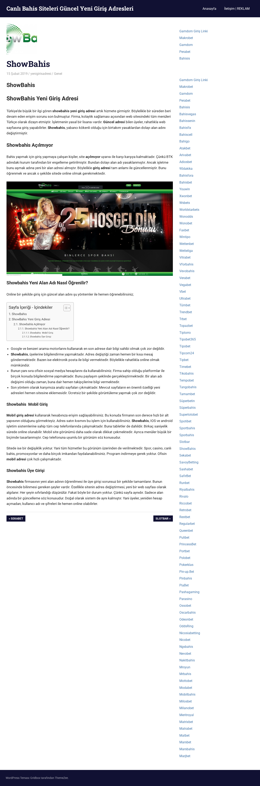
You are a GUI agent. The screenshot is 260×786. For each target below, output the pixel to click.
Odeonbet (186, 619)
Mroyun (184, 667)
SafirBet (185, 476)
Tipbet (183, 360)
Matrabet (185, 729)
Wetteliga (186, 251)
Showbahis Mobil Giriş (41, 333)
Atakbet (184, 148)
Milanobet (186, 708)
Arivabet (185, 155)
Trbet (183, 319)
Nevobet (185, 654)
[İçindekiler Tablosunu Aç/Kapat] (64, 307)
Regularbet (187, 524)
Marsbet (185, 742)
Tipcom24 (186, 353)
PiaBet (184, 585)
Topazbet (186, 326)
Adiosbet (185, 162)
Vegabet (185, 285)
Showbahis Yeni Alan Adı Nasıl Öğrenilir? (47, 328)
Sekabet (17, 519)
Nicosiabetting (189, 633)
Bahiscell (185, 135)
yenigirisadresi (40, 74)
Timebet (185, 367)
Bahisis (184, 58)
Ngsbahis (186, 647)
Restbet (184, 517)
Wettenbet (186, 244)
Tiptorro (185, 333)
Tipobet (184, 346)
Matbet (184, 735)
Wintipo (184, 237)
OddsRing (186, 626)
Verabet (184, 278)
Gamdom (186, 45)
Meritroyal (186, 715)
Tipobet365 (187, 339)
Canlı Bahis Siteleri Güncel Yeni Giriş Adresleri (69, 8)
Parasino (185, 599)
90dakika (186, 169)
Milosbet (185, 701)
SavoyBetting (188, 462)
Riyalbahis (186, 489)
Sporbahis (186, 435)
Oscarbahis (187, 612)
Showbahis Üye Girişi (40, 336)
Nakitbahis (187, 660)
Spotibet (185, 421)
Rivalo (183, 496)
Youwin (184, 189)
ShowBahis (19, 314)
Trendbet (185, 312)
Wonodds (186, 217)
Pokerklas (186, 565)
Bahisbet (185, 182)
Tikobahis (186, 373)
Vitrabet (185, 257)
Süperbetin (187, 401)
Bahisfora (186, 175)
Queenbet (186, 531)
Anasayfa (209, 9)
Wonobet (185, 223)
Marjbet (184, 756)
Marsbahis (187, 749)
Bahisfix (185, 128)
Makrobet (186, 38)
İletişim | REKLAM (237, 9)
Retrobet (185, 510)
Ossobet (185, 606)
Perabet (184, 52)
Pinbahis (185, 578)
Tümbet (184, 305)
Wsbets (184, 203)
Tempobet (186, 380)
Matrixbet (186, 722)
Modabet (185, 688)
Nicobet (184, 640)
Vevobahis (186, 271)
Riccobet (185, 503)
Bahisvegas (187, 114)
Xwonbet (185, 196)
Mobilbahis (187, 694)
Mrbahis (185, 674)
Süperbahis (187, 408)
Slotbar (161, 519)
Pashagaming (189, 592)
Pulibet (184, 537)
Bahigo (184, 141)
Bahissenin (187, 121)
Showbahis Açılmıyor (32, 324)
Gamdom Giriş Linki (193, 31)
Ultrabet (185, 298)
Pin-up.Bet (186, 572)
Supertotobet (188, 414)
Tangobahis (187, 387)
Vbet (182, 292)
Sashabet (186, 469)
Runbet (184, 483)
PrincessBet (187, 544)
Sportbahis (187, 428)
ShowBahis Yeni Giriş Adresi (31, 319)
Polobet (184, 558)
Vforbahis (186, 264)
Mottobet (185, 681)
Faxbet (184, 230)
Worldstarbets (189, 210)
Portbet (184, 551)
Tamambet (187, 394)
